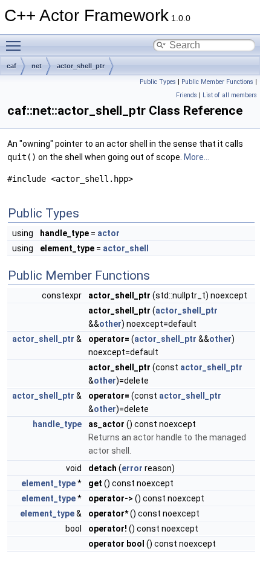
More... (196, 157)
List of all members (230, 95)
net (36, 65)
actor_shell (126, 248)
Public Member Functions (217, 82)
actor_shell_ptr (81, 65)
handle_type (57, 424)
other (110, 324)
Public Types (158, 82)
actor (108, 233)
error (132, 468)
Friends (186, 95)
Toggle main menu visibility (16, 45)
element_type (48, 483)
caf (11, 65)
